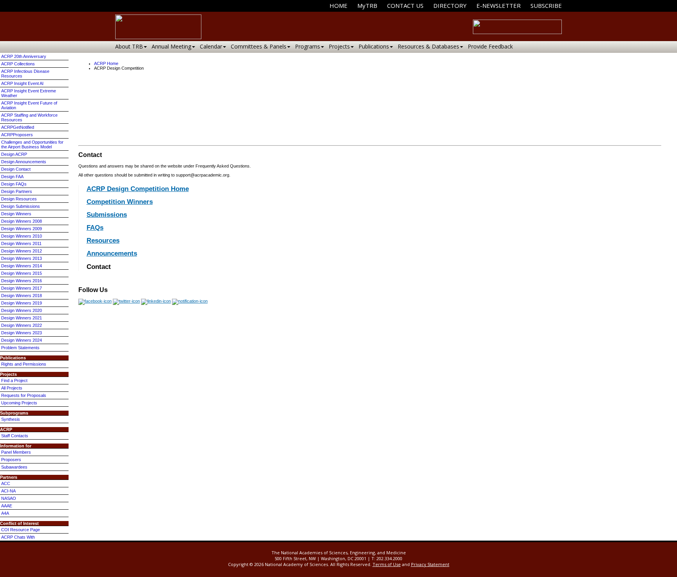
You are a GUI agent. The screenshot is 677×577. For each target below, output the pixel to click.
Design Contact (16, 169)
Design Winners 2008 (21, 221)
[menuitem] (338, 5)
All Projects (11, 388)
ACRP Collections (18, 63)
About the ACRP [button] (321, 125)
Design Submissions (20, 206)
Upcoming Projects (19, 402)
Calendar (211, 46)
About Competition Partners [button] (402, 125)
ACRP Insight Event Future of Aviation (29, 105)
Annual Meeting (171, 46)
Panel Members (16, 452)
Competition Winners (120, 202)
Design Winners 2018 (21, 295)
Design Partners (16, 191)
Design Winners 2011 (21, 243)
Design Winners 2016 (21, 280)
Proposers (11, 459)
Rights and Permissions (23, 364)
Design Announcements (23, 161)
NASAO (8, 498)
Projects (339, 46)
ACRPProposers (17, 134)
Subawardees (14, 467)
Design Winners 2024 (21, 340)
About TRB (129, 46)
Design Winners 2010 (21, 236)
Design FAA (12, 176)
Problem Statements (20, 347)
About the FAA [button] (356, 125)
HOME (338, 5)
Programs (307, 46)
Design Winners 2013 (21, 258)
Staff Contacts (14, 435)
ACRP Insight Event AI (22, 83)
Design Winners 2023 (21, 332)
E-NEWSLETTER (498, 5)
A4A (5, 513)
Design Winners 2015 (21, 273)
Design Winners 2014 (21, 265)
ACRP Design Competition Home (138, 189)
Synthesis (10, 419)
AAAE (6, 505)
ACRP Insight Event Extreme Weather (28, 93)
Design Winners (16, 213)
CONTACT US (405, 5)
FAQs (95, 227)
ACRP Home (106, 63)
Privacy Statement (430, 564)
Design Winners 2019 (21, 303)
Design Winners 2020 (21, 310)
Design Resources (19, 199)
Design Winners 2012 (21, 251)
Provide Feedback (490, 46)
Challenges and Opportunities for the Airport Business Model (32, 144)
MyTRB (367, 5)
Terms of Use (387, 564)
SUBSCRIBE (546, 5)
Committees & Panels (258, 46)
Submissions (107, 214)
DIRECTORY (450, 5)
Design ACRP (14, 154)
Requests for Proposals (23, 395)
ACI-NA (8, 491)
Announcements (112, 253)
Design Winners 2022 (21, 325)
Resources (103, 240)
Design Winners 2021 (21, 318)
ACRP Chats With (18, 537)
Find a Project (14, 380)
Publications (373, 46)
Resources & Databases (428, 46)
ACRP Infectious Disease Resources (25, 73)
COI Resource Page (20, 529)
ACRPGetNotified (17, 127)
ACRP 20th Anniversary (23, 56)
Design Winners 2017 (21, 288)
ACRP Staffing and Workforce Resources (29, 117)
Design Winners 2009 (21, 228)
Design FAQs (14, 184)
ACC (5, 483)
